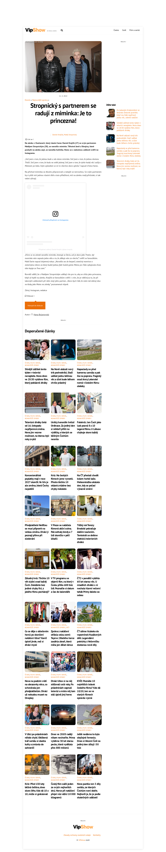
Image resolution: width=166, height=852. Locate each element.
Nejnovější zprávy (40, 100)
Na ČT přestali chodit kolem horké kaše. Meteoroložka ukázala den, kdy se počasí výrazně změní (88, 482)
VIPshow (81, 840)
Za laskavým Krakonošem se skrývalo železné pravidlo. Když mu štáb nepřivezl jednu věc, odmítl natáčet (128, 114)
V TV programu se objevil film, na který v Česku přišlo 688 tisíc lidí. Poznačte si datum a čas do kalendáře (62, 584)
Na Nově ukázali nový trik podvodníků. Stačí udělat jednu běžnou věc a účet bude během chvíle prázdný (63, 375)
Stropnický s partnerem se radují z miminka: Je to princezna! (63, 113)
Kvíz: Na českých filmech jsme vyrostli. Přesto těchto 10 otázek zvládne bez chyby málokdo (62, 482)
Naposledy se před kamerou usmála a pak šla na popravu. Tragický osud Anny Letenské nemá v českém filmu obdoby (89, 377)
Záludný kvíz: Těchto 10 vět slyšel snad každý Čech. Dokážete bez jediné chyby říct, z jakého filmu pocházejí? (37, 584)
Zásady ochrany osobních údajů (77, 835)
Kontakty (97, 835)
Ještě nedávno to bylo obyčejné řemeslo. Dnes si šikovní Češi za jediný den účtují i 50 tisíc (88, 740)
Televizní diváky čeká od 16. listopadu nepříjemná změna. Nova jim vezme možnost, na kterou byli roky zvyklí (37, 430)
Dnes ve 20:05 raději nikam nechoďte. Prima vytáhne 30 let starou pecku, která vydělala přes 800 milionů (63, 740)
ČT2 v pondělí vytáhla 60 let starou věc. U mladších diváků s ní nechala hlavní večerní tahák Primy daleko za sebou (88, 586)
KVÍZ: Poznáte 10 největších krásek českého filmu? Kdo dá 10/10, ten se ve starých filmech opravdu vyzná (88, 689)
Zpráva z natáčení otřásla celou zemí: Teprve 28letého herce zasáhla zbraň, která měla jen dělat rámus (62, 638)
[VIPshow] (35, 31)
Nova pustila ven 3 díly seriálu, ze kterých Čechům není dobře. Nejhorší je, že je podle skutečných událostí (88, 790)
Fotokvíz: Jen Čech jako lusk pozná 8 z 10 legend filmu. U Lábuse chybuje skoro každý (89, 427)
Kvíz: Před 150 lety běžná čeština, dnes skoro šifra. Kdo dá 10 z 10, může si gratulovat (36, 789)
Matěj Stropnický (70, 134)
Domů (27, 100)
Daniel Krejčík (57, 134)
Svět (124, 30)
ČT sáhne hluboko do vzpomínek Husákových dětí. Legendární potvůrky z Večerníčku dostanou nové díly (89, 638)
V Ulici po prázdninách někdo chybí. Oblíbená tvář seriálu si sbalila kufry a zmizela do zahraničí (36, 740)
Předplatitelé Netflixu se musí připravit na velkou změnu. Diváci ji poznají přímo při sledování (36, 531)
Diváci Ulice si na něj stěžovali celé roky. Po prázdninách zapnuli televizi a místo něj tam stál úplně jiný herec (63, 687)
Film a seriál (134, 30)
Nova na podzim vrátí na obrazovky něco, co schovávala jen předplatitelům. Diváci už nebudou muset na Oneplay (36, 689)
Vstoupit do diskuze (35, 305)
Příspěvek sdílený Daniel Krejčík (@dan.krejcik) (55, 249)
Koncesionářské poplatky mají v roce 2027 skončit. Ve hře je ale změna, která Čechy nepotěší (37, 482)
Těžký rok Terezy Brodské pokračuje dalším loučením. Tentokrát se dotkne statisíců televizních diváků (87, 533)
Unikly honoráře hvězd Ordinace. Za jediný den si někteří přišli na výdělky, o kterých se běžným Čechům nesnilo (63, 430)
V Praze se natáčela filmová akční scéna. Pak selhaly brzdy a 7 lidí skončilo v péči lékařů (61, 531)
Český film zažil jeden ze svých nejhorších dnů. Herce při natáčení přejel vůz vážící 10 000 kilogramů (63, 790)
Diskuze (31, 296)
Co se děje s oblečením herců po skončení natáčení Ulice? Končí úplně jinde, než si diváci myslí (37, 638)
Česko (116, 30)
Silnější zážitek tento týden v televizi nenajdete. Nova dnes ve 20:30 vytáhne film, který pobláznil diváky (36, 375)
